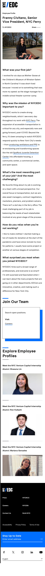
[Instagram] (22, 552)
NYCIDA (25, 505)
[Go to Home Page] (10, 5)
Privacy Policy (21, 525)
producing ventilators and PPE (23, 144)
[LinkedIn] (31, 552)
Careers (8, 323)
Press (4, 498)
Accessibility (7, 525)
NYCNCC (25, 498)
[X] (13, 552)
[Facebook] (4, 552)
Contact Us (6, 513)
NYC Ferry (30, 120)
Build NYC (26, 513)
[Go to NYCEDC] (7, 489)
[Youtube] (41, 552)
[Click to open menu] (40, 5)
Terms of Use (34, 525)
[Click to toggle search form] (36, 5)
